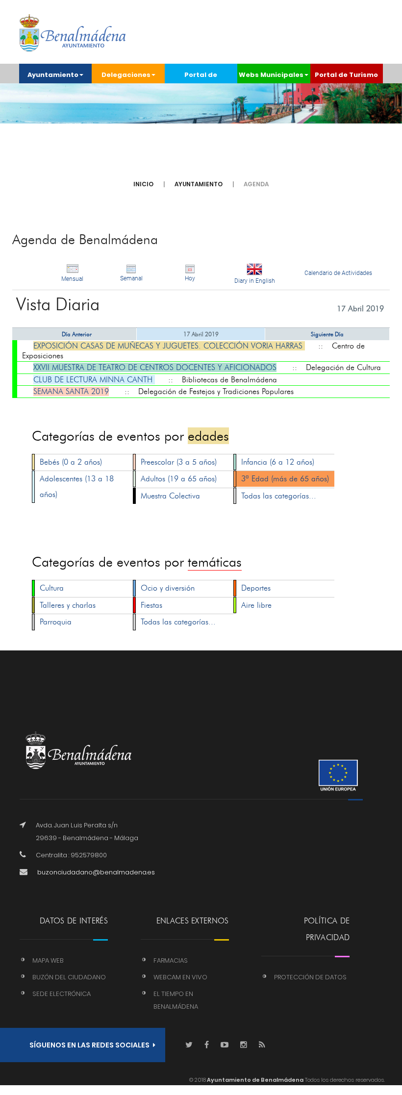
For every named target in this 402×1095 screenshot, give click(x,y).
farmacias (170, 960)
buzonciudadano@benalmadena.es (96, 872)
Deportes (256, 588)
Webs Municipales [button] (271, 74)
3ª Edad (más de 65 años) (285, 478)
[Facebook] (206, 1045)
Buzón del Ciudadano (69, 977)
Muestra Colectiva (170, 495)
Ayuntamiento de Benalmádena (254, 1080)
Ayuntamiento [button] (52, 74)
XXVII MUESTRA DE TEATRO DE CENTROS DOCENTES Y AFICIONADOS (154, 367)
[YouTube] (224, 1045)
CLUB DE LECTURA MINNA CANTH (94, 379)
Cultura (52, 588)
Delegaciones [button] (126, 74)
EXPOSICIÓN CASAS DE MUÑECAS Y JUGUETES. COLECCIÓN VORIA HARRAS (169, 345)
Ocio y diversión (168, 588)
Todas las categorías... (278, 495)
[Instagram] (243, 1045)
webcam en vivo (180, 977)
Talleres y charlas (68, 605)
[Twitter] (189, 1045)
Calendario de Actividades (338, 273)
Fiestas (151, 605)
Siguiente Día (327, 334)
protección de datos (310, 977)
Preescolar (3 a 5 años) (179, 462)
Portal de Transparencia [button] (200, 76)
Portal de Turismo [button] (346, 74)
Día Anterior (77, 334)
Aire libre (256, 605)
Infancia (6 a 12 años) (277, 462)
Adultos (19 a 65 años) (179, 478)
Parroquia (56, 621)
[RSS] (262, 1045)
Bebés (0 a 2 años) (71, 462)
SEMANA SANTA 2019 (71, 391)
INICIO (143, 184)
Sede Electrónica (61, 993)
